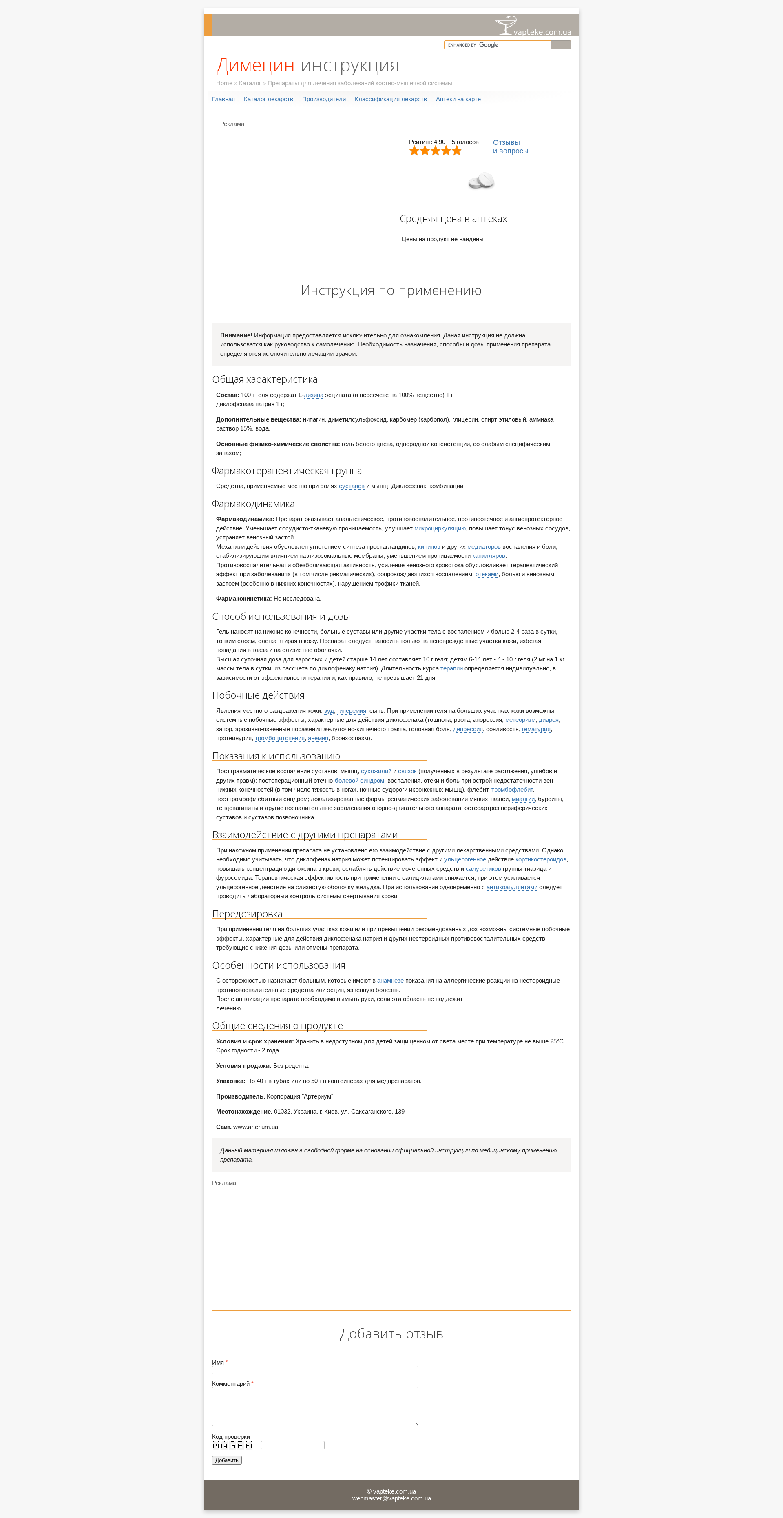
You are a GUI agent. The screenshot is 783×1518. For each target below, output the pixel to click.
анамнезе (390, 980)
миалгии (523, 798)
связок (407, 771)
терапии (451, 668)
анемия (318, 738)
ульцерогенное (465, 859)
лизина (313, 394)
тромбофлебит (512, 789)
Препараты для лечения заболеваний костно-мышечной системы (360, 83)
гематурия (536, 729)
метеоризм (520, 719)
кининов (429, 546)
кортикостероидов (540, 859)
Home (224, 83)
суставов (352, 485)
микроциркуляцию (440, 528)
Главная (223, 98)
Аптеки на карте (458, 98)
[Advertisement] (288, 188)
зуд (329, 710)
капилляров (488, 555)
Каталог (250, 83)
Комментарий (233, 1383)
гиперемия (351, 710)
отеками (487, 573)
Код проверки (231, 1436)
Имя (220, 1362)
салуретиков (483, 868)
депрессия (468, 729)
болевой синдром (359, 780)
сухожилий (376, 771)
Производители (324, 98)
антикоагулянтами (512, 886)
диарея (549, 719)
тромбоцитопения (280, 738)
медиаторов (484, 546)
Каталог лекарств (268, 98)
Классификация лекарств (391, 98)
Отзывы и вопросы (511, 146)
